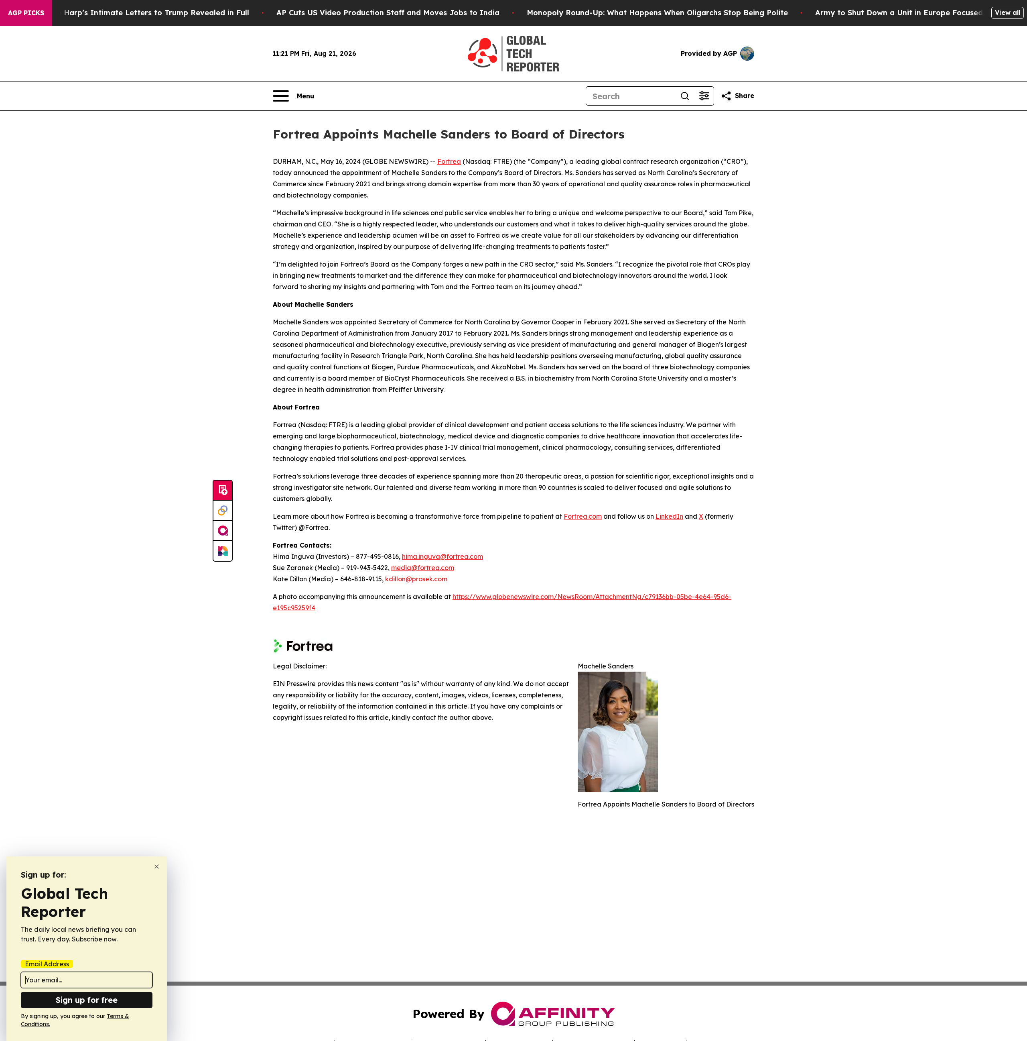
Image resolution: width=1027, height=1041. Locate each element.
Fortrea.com (583, 516)
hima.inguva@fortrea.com (442, 556)
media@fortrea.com (422, 568)
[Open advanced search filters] (704, 96)
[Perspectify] (222, 511)
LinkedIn (669, 516)
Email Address (47, 964)
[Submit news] (222, 491)
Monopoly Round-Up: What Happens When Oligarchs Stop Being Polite (657, 12)
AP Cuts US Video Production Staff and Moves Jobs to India (387, 12)
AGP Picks (26, 13)
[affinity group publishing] (222, 531)
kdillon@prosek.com (416, 579)
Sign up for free (87, 1000)
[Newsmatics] (222, 551)
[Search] (684, 96)
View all (1007, 12)
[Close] (156, 866)
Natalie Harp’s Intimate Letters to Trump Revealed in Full (141, 12)
